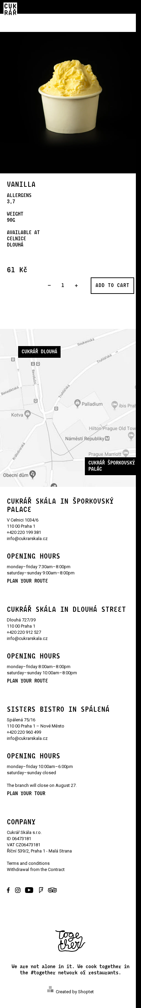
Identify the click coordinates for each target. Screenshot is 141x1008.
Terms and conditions (28, 863)
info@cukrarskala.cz (27, 538)
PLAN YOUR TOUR (26, 793)
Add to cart (112, 285)
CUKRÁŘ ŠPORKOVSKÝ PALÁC (111, 466)
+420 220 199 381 (24, 532)
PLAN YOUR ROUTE (27, 581)
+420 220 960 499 (24, 732)
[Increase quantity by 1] (76, 285)
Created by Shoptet (75, 991)
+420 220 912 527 (24, 632)
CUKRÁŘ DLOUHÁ (39, 352)
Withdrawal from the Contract (36, 869)
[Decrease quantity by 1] (49, 285)
